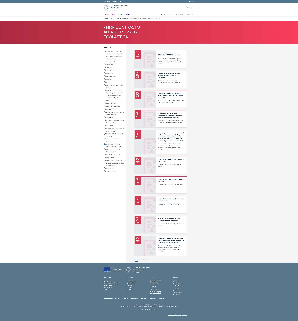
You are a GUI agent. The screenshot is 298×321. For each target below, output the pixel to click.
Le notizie (175, 280)
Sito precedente (179, 14)
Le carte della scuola (132, 282)
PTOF (171, 14)
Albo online (109, 67)
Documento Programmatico (113, 106)
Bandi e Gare (109, 73)
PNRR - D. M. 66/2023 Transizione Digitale (115, 139)
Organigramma (110, 125)
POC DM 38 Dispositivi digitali (113, 154)
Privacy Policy (134, 299)
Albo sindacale (189, 14)
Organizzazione (131, 284)
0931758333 (129, 306)
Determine (109, 82)
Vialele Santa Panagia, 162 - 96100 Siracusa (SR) (151, 305)
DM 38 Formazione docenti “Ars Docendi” (114, 85)
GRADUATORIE (110, 117)
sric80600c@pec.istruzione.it (170, 306)
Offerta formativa (154, 289)
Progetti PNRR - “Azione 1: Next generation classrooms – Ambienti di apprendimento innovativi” (115, 161)
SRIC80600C (154, 309)
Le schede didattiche (155, 291)
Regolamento (109, 168)
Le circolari (176, 282)
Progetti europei (110, 157)
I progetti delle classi (155, 293)
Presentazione (130, 280)
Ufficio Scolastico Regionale (111, 282)
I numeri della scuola (132, 287)
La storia (129, 289)
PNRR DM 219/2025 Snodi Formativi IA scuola (113, 149)
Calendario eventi (177, 284)
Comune (106, 291)
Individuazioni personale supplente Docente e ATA (115, 120)
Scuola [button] (107, 14)
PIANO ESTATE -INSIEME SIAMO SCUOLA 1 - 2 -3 (114, 134)
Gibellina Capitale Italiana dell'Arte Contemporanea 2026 (115, 112)
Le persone (129, 286)
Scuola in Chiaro (108, 286)
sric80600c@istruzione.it (141, 306)
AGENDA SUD (110, 64)
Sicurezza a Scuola (111, 171)
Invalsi (105, 289)
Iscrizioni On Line (108, 287)
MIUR (105, 280)
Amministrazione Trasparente (111, 299)
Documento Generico (111, 103)
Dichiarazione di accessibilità (156, 299)
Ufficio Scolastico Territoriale (111, 284)
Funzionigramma (110, 109)
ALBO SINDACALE (111, 70)
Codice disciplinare (111, 76)
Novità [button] (120, 14)
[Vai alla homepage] (106, 8)
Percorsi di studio (154, 284)
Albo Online (164, 14)
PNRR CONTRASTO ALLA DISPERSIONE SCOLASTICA (113, 144)
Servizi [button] (113, 14)
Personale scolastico (155, 280)
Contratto (108, 79)
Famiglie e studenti (155, 282)
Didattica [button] (127, 14)
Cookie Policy (143, 299)
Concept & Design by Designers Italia (177, 315)
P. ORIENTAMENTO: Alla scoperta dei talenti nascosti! (115, 129)
